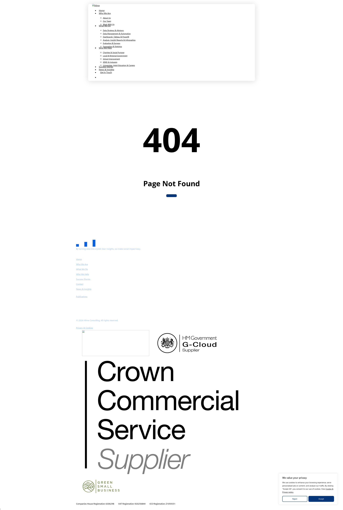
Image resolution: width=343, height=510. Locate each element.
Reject (294, 499)
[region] (308, 489)
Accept (321, 499)
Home (79, 259)
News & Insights (83, 289)
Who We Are (82, 264)
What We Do (82, 269)
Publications (81, 296)
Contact (79, 284)
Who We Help (82, 274)
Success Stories (83, 279)
